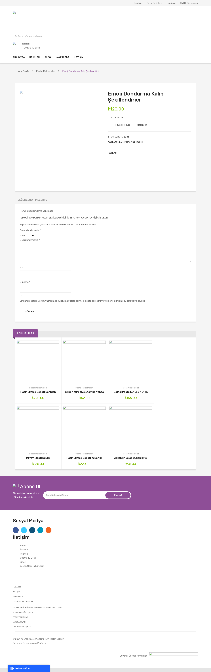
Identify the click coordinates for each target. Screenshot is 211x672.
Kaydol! (118, 495)
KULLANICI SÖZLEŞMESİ (23, 612)
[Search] (195, 36)
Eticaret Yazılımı (35, 639)
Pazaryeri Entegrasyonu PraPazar (30, 643)
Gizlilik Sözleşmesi (189, 3)
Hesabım (138, 3)
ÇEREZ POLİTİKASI (20, 617)
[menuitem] (19, 57)
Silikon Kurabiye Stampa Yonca (84, 391)
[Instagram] (32, 530)
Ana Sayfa (23, 71)
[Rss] (48, 530)
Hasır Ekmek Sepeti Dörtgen (38, 391)
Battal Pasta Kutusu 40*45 (131, 391)
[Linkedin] (40, 530)
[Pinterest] (131, 153)
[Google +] (135, 153)
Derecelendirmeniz (30, 230)
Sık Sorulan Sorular (23, 601)
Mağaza (171, 3)
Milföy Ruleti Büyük (38, 457)
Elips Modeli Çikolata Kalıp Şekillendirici (189, 93)
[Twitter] (126, 153)
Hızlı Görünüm (51, 361)
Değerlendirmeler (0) (32, 199)
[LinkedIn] (140, 153)
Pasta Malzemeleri (45, 71)
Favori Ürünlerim (155, 3)
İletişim (16, 592)
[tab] (33, 200)
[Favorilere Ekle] (33, 361)
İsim (23, 267)
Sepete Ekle (24, 361)
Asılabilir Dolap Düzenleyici (130, 457)
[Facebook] (121, 153)
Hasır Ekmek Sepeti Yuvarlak (84, 457)
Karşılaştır (142, 124)
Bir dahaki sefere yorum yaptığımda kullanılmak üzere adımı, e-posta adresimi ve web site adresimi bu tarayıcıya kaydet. (82, 300)
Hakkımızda (18, 596)
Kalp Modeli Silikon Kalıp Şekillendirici (183, 93)
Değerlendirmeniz (30, 240)
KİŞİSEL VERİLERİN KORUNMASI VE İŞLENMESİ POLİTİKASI (37, 607)
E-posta (25, 282)
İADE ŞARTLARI (19, 622)
